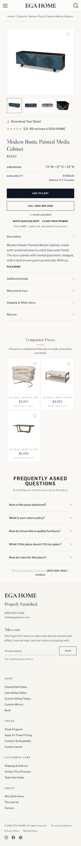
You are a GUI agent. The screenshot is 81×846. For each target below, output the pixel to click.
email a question (42, 214)
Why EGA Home (14, 796)
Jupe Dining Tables (16, 692)
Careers (9, 807)
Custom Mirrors (14, 704)
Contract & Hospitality (18, 740)
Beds (8, 710)
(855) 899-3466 (57, 570)
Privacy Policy (12, 830)
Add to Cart (40, 193)
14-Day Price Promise (18, 771)
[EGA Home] (40, 5)
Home (11, 16)
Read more (14, 266)
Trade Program (14, 729)
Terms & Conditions (61, 825)
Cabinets (22, 16)
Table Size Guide (14, 777)
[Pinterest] (20, 837)
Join (68, 651)
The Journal (11, 802)
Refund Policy (30, 830)
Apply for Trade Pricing (18, 735)
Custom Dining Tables (18, 698)
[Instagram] (6, 837)
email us (40, 574)
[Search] (75, 5)
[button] (40, 237)
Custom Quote (13, 746)
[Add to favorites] (68, 34)
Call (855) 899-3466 (40, 206)
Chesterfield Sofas (16, 686)
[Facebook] (13, 837)
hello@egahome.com (17, 617)
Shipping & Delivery (16, 765)
